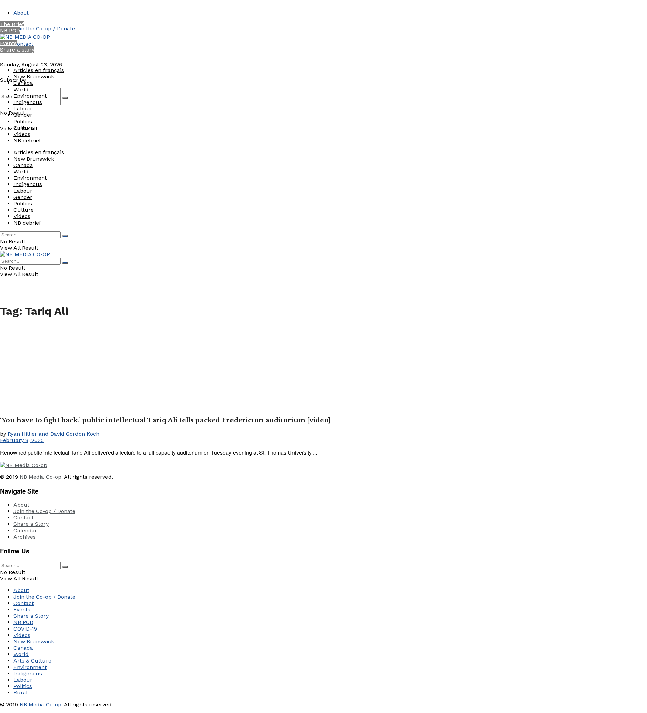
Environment (30, 96)
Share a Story (31, 524)
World (21, 89)
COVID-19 (25, 628)
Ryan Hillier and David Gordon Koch (53, 434)
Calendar (25, 530)
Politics (22, 121)
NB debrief (27, 140)
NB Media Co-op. (42, 477)
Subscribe (13, 80)
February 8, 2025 (22, 440)
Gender (22, 115)
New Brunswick (33, 76)
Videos (21, 134)
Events (8, 43)
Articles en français (38, 70)
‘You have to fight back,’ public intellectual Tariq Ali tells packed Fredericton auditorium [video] (165, 420)
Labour (22, 108)
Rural (20, 692)
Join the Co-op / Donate (44, 28)
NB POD (10, 30)
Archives (24, 537)
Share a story (17, 49)
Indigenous (27, 102)
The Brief (12, 24)
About (21, 13)
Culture (23, 128)
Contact (23, 44)
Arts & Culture (32, 660)
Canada (23, 83)
